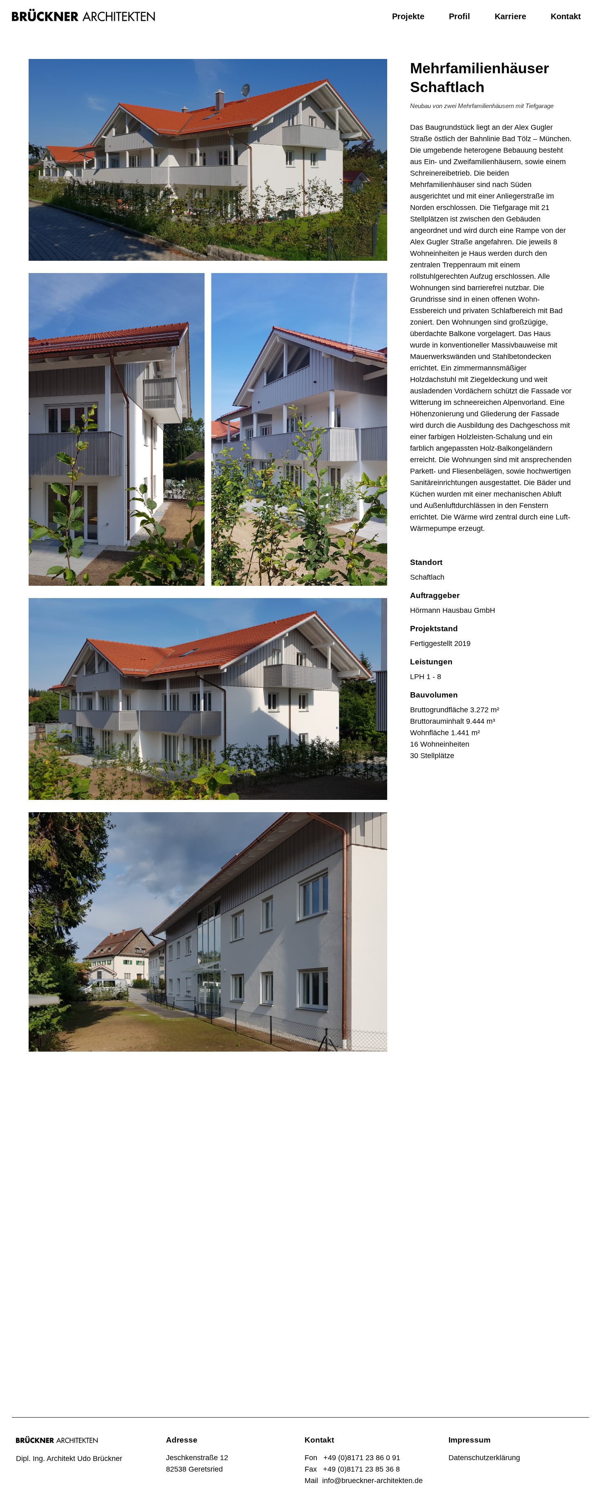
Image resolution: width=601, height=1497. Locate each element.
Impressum (470, 1440)
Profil (459, 16)
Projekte (408, 16)
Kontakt (566, 16)
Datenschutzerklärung (484, 1458)
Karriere (510, 16)
